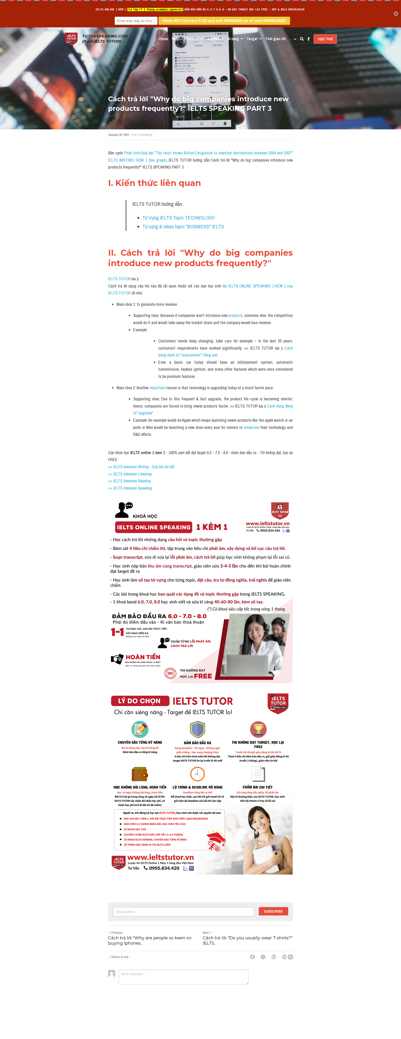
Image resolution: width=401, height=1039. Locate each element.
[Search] (302, 39)
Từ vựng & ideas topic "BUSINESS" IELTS (183, 226)
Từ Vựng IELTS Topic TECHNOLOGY (178, 217)
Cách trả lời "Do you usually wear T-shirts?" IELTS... (247, 940)
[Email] (284, 957)
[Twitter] (263, 957)
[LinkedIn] (274, 957)
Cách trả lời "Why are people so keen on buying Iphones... (150, 940)
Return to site (120, 957)
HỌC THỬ (325, 38)
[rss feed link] (290, 957)
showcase (251, 427)
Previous (117, 933)
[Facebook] (252, 957)
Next (206, 933)
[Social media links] (308, 39)
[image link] (71, 39)
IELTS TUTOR (119, 279)
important (157, 388)
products (236, 315)
